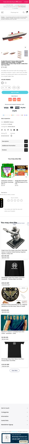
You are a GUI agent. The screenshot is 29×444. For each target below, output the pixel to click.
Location (16, 8)
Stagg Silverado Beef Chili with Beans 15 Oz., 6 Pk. (21, 182)
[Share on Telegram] (14, 130)
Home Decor (11, 126)
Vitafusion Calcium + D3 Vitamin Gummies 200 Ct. (7, 182)
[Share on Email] (17, 130)
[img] (5, 136)
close (26, 1)
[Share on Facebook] (2, 130)
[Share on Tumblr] (11, 130)
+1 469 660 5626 (9, 5)
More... (16, 441)
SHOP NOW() (23, 441)
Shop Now (23, 6)
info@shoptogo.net (21, 5)
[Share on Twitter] (5, 130)
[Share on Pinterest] (8, 130)
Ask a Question (5, 118)
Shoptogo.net (14, 12)
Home (2, 17)
